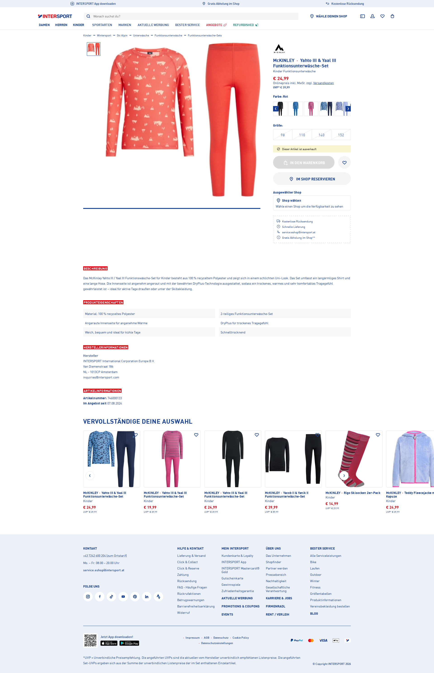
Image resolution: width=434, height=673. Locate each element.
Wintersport (104, 35)
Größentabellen (321, 593)
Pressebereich (276, 574)
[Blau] (295, 109)
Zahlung (183, 574)
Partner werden (277, 568)
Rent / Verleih (277, 614)
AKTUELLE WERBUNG (237, 598)
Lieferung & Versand (191, 555)
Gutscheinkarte (232, 578)
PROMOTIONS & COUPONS (240, 606)
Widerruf (183, 612)
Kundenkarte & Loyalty (237, 555)
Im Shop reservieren (315, 179)
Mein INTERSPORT (235, 548)
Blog (314, 613)
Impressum (193, 637)
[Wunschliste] (382, 16)
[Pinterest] (135, 596)
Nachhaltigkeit (276, 581)
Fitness (315, 587)
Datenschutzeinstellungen (217, 643)
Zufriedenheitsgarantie (238, 591)
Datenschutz (221, 637)
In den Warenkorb (307, 163)
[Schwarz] (280, 109)
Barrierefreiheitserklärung (196, 606)
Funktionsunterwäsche (168, 35)
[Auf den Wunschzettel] (135, 434)
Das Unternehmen (278, 555)
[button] (217, 268)
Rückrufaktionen (189, 593)
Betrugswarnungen (190, 600)
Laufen (315, 568)
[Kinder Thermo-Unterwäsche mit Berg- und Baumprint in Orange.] (183, 119)
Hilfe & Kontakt (190, 548)
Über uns (273, 548)
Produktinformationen (325, 600)
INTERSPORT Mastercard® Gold (240, 570)
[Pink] (311, 109)
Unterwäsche (141, 35)
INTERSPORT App (234, 562)
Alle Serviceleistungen (325, 555)
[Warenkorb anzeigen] (392, 16)
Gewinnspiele (231, 584)
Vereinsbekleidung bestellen (330, 606)
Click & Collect (187, 562)
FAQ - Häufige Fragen (192, 587)
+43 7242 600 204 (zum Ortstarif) (105, 555)
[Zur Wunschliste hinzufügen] (344, 162)
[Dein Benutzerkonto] (372, 16)
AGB (206, 637)
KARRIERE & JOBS (279, 598)
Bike (313, 562)
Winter (315, 581)
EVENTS (227, 614)
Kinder (87, 35)
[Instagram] (88, 596)
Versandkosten (323, 83)
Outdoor (315, 574)
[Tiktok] (111, 596)
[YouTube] (123, 596)
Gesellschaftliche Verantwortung (278, 589)
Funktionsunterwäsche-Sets (205, 35)
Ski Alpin (122, 35)
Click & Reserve (188, 568)
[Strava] (158, 596)
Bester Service (322, 548)
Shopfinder (273, 562)
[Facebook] (99, 596)
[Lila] (342, 109)
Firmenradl (275, 606)
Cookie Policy (241, 637)
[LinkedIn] (146, 596)
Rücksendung (187, 581)
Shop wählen (291, 200)
